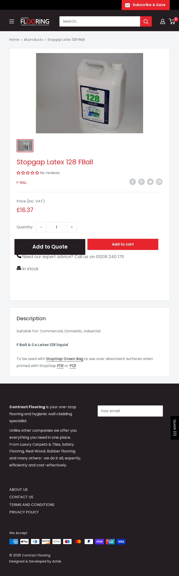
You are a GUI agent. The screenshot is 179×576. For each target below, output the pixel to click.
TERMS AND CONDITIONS (31, 504)
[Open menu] (11, 21)
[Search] (146, 21)
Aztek (56, 561)
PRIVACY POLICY (24, 512)
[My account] (162, 21)
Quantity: (25, 227)
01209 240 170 (110, 256)
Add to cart (123, 244)
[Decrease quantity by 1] (41, 227)
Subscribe (114, 425)
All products (33, 39)
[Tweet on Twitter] (150, 181)
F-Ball (22, 182)
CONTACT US (21, 497)
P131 (60, 365)
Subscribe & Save (149, 4)
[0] (172, 21)
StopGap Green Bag (64, 358)
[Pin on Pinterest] (141, 181)
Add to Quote (50, 246)
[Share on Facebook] (132, 181)
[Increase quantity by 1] (72, 227)
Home (14, 39)
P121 (72, 365)
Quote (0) (174, 427)
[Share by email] (159, 181)
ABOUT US (18, 489)
